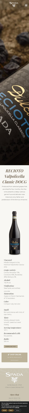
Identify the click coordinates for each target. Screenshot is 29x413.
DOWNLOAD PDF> (10, 346)
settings (17, 407)
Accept (4, 410)
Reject (11, 410)
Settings (17, 410)
